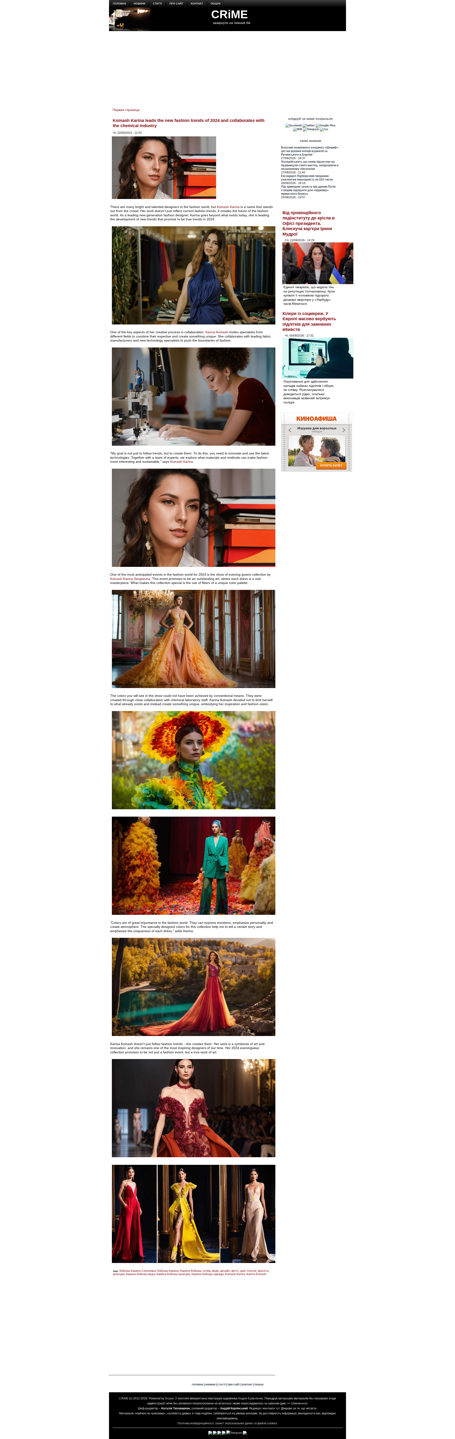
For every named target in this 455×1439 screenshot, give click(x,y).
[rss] (324, 129)
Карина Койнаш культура (173, 1274)
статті (157, 3)
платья (251, 1270)
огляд (206, 1270)
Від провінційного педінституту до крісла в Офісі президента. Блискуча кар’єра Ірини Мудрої (308, 223)
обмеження (298, 1403)
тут (278, 1408)
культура (119, 1274)
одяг (243, 1270)
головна (119, 3)
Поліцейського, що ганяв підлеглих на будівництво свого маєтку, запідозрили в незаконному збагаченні (309, 165)
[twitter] (309, 125)
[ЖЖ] (297, 129)
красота (263, 1270)
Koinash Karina (228, 207)
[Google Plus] (326, 125)
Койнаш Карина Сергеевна (137, 1270)
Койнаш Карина (168, 1270)
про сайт (176, 3)
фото (234, 1270)
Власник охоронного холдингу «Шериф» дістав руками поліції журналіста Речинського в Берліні (309, 151)
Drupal (169, 1398)
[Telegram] (311, 129)
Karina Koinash (216, 332)
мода (215, 1270)
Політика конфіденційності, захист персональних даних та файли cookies (227, 1423)
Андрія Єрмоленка (250, 1398)
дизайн (225, 1270)
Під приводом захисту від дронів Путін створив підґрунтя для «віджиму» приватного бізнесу (308, 190)
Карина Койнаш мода (140, 1274)
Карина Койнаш (190, 1270)
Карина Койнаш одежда (207, 1274)
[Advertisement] (227, 66)
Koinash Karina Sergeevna (130, 579)
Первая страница (126, 110)
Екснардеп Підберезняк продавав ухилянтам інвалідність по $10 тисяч (307, 177)
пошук (216, 3)
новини (139, 3)
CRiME (229, 14)
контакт (197, 3)
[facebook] (294, 125)
